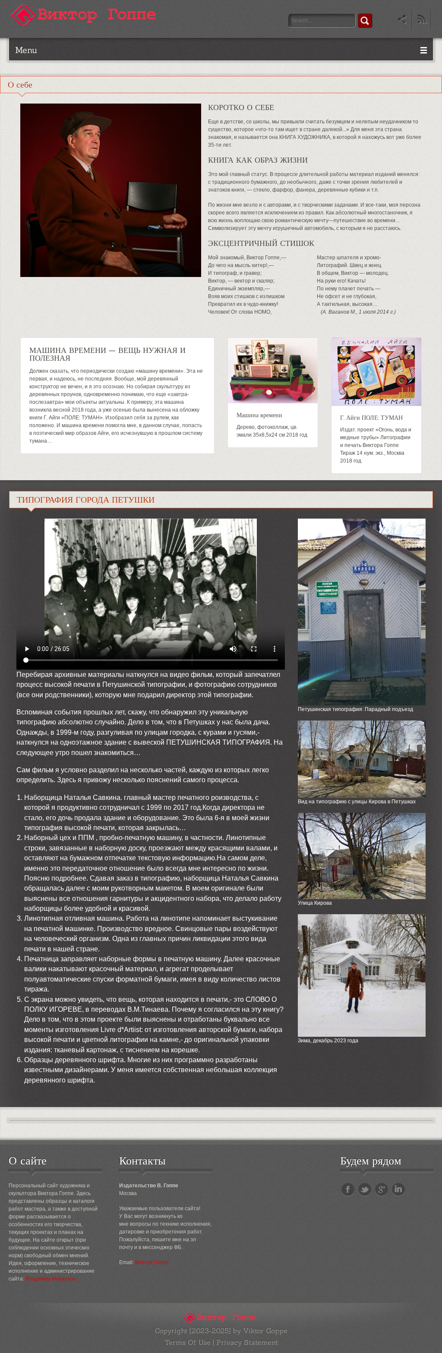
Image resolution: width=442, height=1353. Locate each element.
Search (365, 21)
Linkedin (398, 1189)
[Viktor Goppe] (86, 15)
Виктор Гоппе (151, 1262)
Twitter (364, 1189)
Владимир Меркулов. (51, 1279)
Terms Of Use (187, 1342)
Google (381, 1189)
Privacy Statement (247, 1342)
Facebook (347, 1189)
